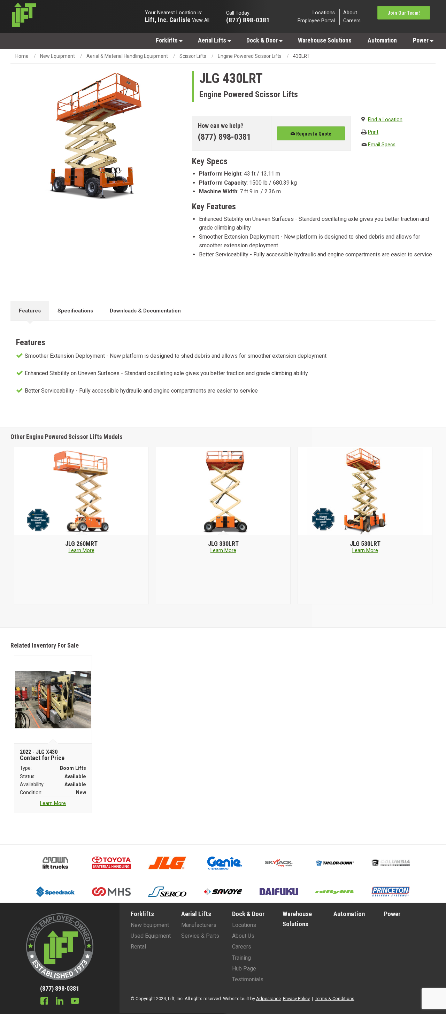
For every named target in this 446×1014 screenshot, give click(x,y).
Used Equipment (151, 935)
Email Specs (381, 145)
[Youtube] (75, 1002)
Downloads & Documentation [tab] (145, 311)
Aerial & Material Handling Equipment (127, 56)
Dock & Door (262, 40)
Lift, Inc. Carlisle (168, 19)
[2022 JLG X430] (53, 699)
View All (200, 19)
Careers (352, 21)
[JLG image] (81, 491)
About (350, 12)
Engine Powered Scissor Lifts (250, 56)
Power (421, 40)
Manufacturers (198, 925)
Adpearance (268, 998)
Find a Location (385, 120)
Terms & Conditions (334, 998)
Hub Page (244, 968)
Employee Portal (316, 21)
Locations (324, 12)
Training (241, 957)
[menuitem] (169, 40)
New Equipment (57, 56)
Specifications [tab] (75, 311)
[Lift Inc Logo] (60, 17)
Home (22, 56)
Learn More (81, 551)
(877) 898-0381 (224, 137)
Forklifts (167, 40)
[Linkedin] (59, 1002)
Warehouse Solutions (325, 40)
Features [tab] (30, 311)
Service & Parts (200, 935)
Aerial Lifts (213, 40)
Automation (382, 40)
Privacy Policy (296, 998)
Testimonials (247, 979)
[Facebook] (44, 1002)
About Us (243, 935)
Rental (138, 946)
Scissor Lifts (192, 56)
